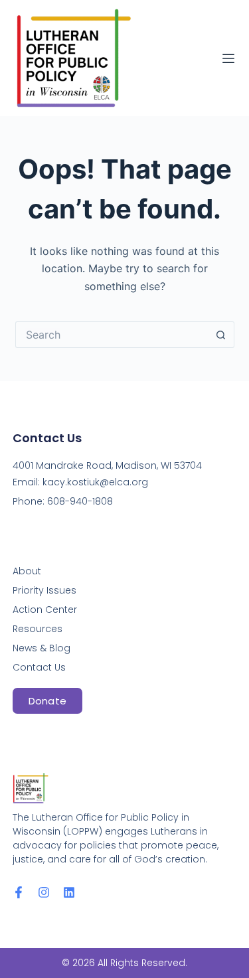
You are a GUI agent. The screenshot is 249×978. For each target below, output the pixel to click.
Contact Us (39, 667)
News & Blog (41, 648)
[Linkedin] (69, 892)
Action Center (45, 609)
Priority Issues (44, 590)
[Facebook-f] (19, 892)
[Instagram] (44, 892)
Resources (37, 628)
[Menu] (228, 58)
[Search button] (221, 334)
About (27, 571)
